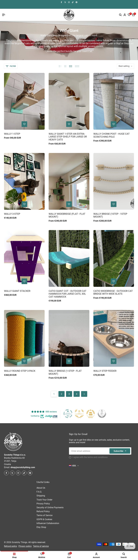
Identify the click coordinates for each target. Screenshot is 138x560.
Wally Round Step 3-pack (19, 370)
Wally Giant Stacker (17, 291)
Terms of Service (44, 515)
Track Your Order (44, 499)
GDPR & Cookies (44, 519)
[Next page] (84, 394)
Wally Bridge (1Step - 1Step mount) (110, 215)
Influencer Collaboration (48, 523)
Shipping (41, 495)
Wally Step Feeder (104, 370)
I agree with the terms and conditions (90, 457)
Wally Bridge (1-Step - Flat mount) (65, 372)
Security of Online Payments (50, 507)
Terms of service (41, 546)
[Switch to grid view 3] (70, 66)
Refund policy (10, 546)
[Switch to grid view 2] (65, 66)
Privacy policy (25, 546)
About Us (41, 488)
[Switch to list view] (60, 66)
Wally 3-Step (12, 213)
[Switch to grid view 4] (77, 66)
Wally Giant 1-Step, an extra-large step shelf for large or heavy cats (68, 136)
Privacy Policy (43, 503)
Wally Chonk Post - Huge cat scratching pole (111, 135)
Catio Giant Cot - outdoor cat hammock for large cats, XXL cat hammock (67, 294)
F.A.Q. (39, 491)
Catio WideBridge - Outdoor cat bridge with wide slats (113, 292)
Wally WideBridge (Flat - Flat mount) (67, 215)
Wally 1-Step (12, 133)
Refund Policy (43, 511)
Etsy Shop (41, 527)
